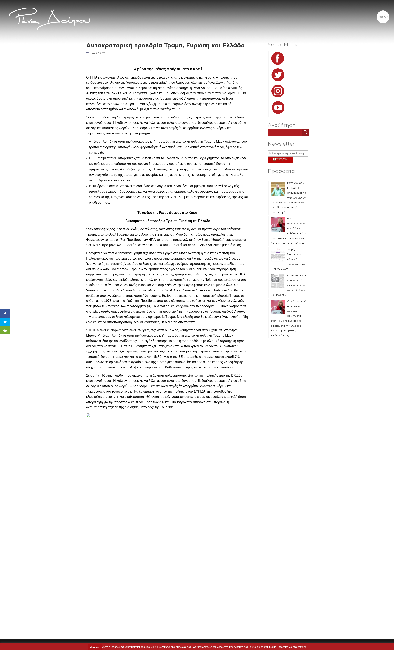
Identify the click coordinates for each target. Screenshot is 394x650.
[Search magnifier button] (305, 132)
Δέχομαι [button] (94, 647)
